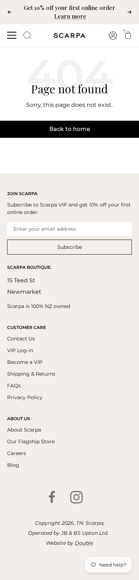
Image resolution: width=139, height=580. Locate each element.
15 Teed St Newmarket (24, 286)
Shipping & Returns (31, 374)
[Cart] (128, 35)
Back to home (69, 129)
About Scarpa (24, 430)
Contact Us (21, 338)
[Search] (27, 35)
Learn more (70, 16)
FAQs (14, 385)
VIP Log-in (20, 350)
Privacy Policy (24, 397)
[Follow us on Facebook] (52, 497)
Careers (16, 453)
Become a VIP (24, 362)
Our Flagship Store (31, 441)
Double (84, 543)
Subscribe (69, 247)
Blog (13, 465)
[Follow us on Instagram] (76, 497)
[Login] (113, 35)
